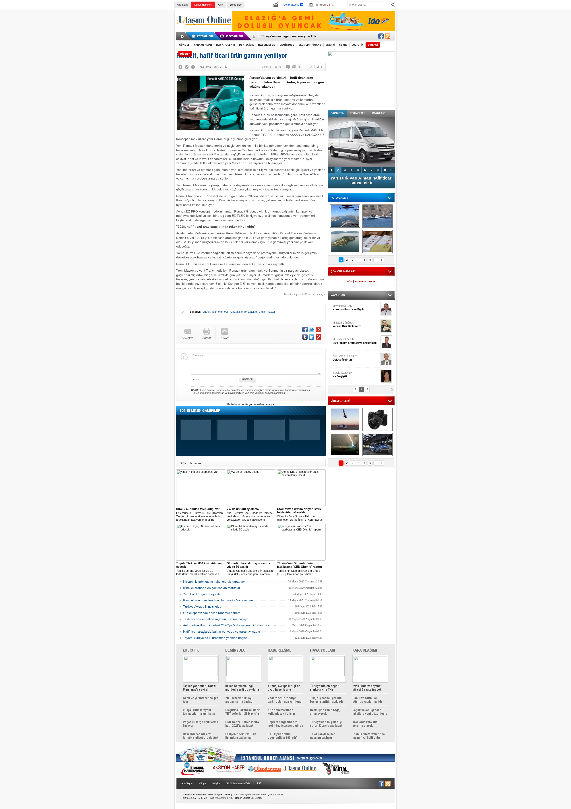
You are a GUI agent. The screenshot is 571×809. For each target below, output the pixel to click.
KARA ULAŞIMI (364, 650)
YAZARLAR (338, 295)
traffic (262, 311)
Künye (202, 783)
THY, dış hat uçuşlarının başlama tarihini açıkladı (326, 699)
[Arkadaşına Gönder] (294, 67)
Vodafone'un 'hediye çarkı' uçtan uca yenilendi (285, 699)
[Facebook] (180, 67)
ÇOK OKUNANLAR (343, 271)
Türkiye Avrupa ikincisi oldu (202, 606)
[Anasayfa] (182, 36)
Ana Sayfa (182, 4)
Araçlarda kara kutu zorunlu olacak (365, 723)
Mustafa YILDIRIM (355, 341)
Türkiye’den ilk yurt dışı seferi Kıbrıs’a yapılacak (326, 723)
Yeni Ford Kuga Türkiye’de (202, 594)
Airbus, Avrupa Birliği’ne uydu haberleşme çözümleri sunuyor (284, 687)
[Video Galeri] (231, 36)
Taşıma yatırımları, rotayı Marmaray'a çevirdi (199, 687)
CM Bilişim (256, 798)
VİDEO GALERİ (340, 400)
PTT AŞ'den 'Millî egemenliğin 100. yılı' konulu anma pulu (282, 735)
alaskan (253, 311)
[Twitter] (187, 67)
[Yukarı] (224, 334)
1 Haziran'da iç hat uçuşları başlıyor (322, 735)
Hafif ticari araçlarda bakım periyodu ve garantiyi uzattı (221, 631)
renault (206, 311)
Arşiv (220, 4)
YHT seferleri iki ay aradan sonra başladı (239, 699)
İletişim (216, 783)
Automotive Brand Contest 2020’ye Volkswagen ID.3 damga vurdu (229, 625)
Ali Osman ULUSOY (345, 358)
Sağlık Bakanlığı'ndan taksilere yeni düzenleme (369, 711)
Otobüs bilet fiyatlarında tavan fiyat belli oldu (368, 735)
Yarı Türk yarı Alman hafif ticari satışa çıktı (361, 180)
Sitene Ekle (236, 4)
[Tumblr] (305, 337)
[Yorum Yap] (288, 67)
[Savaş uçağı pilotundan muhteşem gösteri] (345, 419)
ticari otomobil (220, 311)
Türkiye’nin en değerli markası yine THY (325, 687)
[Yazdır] (300, 67)
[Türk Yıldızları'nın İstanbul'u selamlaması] (345, 216)
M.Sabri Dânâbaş (347, 324)
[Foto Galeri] (202, 36)
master (271, 311)
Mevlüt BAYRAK (349, 307)
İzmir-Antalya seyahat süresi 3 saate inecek (290, 36)
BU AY (372, 281)
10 (391, 170)
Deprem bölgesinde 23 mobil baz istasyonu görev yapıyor (285, 723)
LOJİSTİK (191, 650)
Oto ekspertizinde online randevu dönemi (212, 613)
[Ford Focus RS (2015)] (377, 444)
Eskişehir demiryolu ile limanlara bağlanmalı (241, 735)
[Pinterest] (318, 337)
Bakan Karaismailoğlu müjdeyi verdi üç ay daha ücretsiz (242, 687)
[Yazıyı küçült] (309, 67)
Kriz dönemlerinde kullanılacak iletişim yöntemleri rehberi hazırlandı (281, 711)
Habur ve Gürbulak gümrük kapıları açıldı (367, 699)
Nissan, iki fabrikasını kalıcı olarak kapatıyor (214, 581)
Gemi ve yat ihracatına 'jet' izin (200, 699)
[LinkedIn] (311, 337)
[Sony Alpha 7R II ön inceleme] (377, 419)
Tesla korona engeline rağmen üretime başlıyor (216, 619)
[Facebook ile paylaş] (381, 36)
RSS (259, 783)
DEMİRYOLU (235, 650)
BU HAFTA (360, 281)
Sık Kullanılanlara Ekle (238, 783)
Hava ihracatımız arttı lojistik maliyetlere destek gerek (200, 735)
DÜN (349, 281)
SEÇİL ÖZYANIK (342, 374)
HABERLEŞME (280, 650)
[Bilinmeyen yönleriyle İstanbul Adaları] (345, 241)
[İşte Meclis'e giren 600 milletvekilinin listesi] (377, 241)
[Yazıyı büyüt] (319, 67)
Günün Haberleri (203, 4)
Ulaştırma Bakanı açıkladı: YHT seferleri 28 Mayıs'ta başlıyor (242, 711)
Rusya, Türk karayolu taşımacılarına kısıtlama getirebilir (199, 711)
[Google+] (193, 67)
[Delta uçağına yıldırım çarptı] (345, 444)
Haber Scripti (242, 798)
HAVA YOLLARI (322, 650)
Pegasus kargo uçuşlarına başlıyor (200, 723)
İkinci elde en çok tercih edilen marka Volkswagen (218, 600)
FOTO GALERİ (339, 197)
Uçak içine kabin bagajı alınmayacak (325, 711)
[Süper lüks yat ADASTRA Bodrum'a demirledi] (377, 216)
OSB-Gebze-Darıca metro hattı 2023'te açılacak (242, 723)
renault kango (238, 311)
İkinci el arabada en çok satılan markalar (211, 588)
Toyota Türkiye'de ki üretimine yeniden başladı (215, 638)
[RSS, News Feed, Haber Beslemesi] (387, 36)
